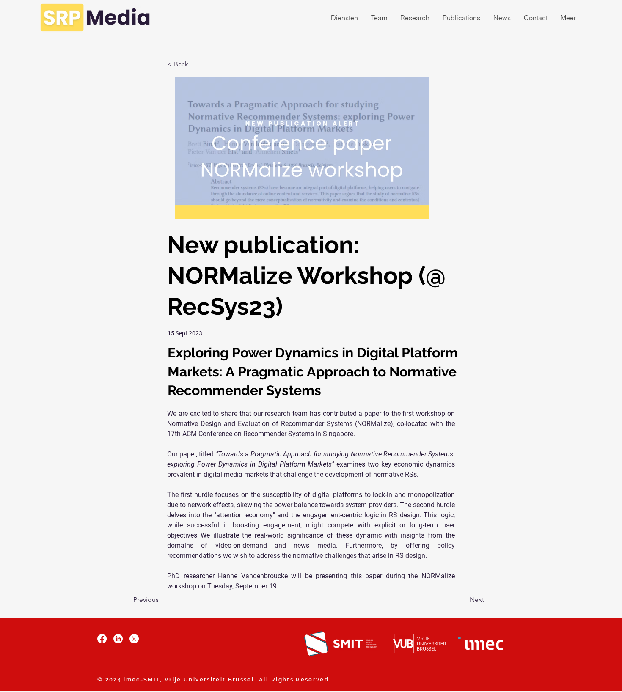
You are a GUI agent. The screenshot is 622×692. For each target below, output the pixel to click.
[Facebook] (102, 638)
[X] (134, 638)
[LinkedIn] (118, 638)
